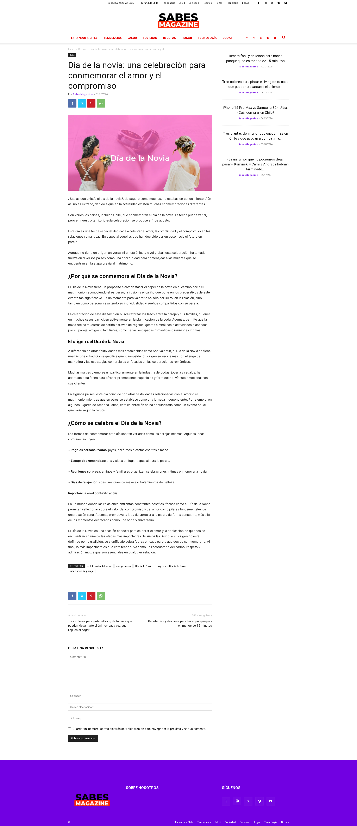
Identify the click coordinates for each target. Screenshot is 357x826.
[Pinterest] (91, 103)
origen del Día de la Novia (171, 565)
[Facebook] (258, 3)
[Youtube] (286, 3)
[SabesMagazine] (178, 19)
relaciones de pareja (82, 570)
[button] (284, 38)
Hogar (218, 2)
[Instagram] (265, 3)
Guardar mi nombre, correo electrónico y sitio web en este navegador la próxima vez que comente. (139, 728)
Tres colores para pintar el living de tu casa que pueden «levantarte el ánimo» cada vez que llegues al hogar (100, 625)
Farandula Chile (149, 2)
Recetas (207, 2)
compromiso (123, 565)
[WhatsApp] (101, 103)
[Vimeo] (279, 3)
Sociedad (194, 2)
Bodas (245, 2)
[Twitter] (272, 3)
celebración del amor (99, 565)
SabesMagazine (83, 94)
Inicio (71, 49)
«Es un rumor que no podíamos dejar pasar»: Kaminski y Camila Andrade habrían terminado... (255, 164)
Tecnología (232, 2)
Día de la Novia (143, 565)
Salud (182, 2)
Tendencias (168, 2)
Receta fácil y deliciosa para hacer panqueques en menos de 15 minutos (180, 623)
